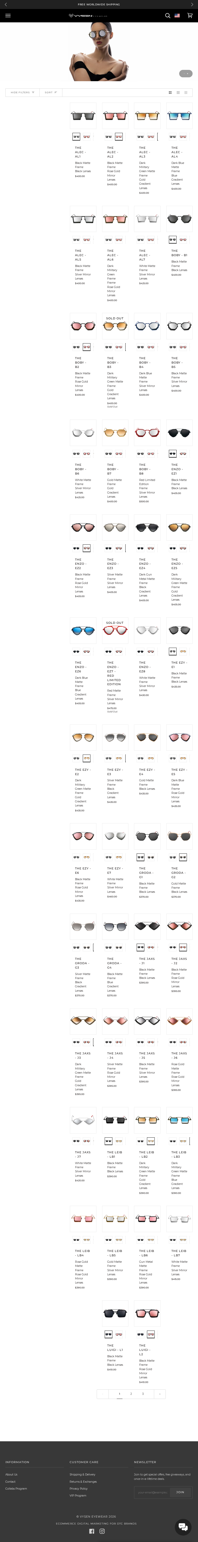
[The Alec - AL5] (83, 219)
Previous (6, 4)
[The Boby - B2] (83, 326)
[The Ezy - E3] (115, 737)
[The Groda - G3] (83, 927)
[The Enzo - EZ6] (83, 630)
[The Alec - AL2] (115, 116)
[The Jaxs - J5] (147, 1021)
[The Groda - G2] (179, 836)
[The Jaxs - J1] (147, 927)
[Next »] (160, 1394)
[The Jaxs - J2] (179, 927)
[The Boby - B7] (115, 433)
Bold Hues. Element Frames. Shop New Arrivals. (99, 4)
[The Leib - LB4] (83, 1219)
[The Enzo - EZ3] (115, 527)
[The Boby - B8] (147, 433)
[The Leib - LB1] (115, 1120)
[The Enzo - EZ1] (179, 433)
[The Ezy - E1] (179, 630)
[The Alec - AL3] (147, 116)
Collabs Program (16, 1488)
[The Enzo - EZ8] (147, 630)
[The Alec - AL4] (179, 116)
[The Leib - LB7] (179, 1219)
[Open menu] (8, 16)
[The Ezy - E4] (147, 737)
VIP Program (78, 1495)
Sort (49, 92)
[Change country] (177, 16)
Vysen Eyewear (94, 1516)
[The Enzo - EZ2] (83, 527)
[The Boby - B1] (179, 219)
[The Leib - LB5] (115, 1219)
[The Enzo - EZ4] (147, 527)
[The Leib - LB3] (179, 1120)
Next (192, 4)
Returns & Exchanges (83, 1481)
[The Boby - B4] (147, 326)
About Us (11, 1474)
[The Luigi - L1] (115, 1313)
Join (180, 1492)
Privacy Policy (79, 1488)
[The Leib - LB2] (147, 1120)
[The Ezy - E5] (179, 737)
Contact (10, 1481)
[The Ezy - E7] (115, 836)
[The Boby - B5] (179, 326)
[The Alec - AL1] (83, 116)
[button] (76, 137)
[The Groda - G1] (147, 836)
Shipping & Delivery (82, 1474)
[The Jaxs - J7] (83, 1120)
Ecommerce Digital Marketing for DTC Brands (96, 1523)
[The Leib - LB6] (147, 1219)
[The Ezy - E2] (83, 737)
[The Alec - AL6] (115, 219)
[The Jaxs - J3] (83, 1021)
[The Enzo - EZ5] (179, 527)
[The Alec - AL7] (147, 219)
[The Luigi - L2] (147, 1313)
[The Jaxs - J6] (179, 1021)
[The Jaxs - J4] (115, 1021)
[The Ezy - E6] (83, 836)
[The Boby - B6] (83, 433)
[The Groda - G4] (115, 927)
